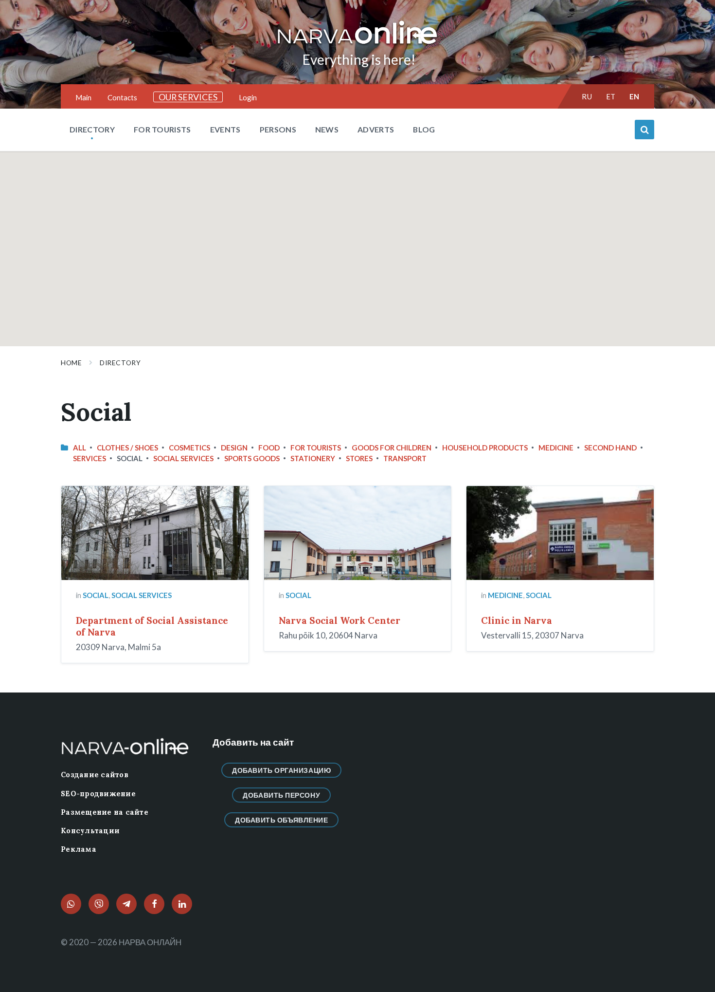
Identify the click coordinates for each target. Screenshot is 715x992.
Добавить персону (281, 795)
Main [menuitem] (83, 97)
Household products (485, 447)
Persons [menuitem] (278, 129)
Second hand (610, 447)
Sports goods (252, 458)
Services (89, 458)
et (611, 96)
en (634, 96)
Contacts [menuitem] (122, 97)
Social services (183, 458)
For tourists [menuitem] (162, 129)
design (234, 447)
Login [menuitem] (248, 97)
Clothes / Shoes (127, 447)
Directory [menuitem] (92, 129)
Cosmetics (189, 447)
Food (269, 447)
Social (95, 595)
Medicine (555, 447)
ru (587, 96)
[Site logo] (357, 44)
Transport (405, 458)
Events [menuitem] (225, 129)
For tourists (315, 447)
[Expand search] (644, 129)
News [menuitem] (327, 129)
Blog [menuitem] (424, 129)
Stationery (312, 458)
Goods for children (391, 447)
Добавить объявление (281, 820)
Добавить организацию (281, 770)
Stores (359, 458)
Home (71, 362)
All (79, 447)
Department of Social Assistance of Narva (152, 626)
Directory (120, 362)
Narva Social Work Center (339, 620)
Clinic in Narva (516, 620)
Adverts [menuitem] (376, 129)
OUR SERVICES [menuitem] (188, 97)
